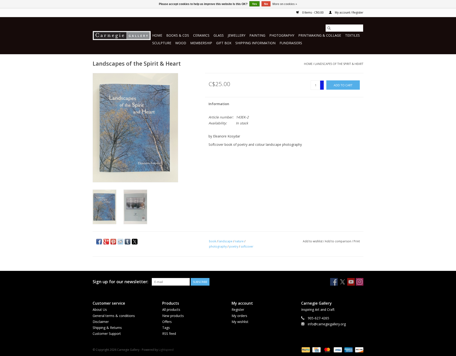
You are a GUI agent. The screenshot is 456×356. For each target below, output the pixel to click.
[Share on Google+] (106, 241)
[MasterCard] (326, 349)
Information (219, 104)
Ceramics (201, 35)
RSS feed (169, 333)
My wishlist (240, 321)
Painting (257, 35)
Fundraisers (291, 43)
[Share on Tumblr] (127, 241)
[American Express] (348, 349)
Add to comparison (338, 241)
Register (238, 309)
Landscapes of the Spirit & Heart (339, 64)
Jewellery (236, 35)
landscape (225, 241)
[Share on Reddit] (120, 241)
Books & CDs (177, 35)
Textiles (352, 35)
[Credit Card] (316, 349)
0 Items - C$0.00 (312, 12)
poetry (233, 246)
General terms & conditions (114, 315)
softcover (247, 246)
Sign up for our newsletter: (120, 281)
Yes (254, 4)
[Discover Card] (358, 349)
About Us (100, 309)
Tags (166, 327)
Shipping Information (255, 43)
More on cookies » (284, 4)
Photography (281, 35)
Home (157, 35)
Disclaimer (101, 321)
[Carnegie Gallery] (122, 35)
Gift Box (223, 43)
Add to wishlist (313, 241)
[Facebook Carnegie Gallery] (334, 282)
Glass (219, 35)
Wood (180, 43)
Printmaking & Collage (319, 35)
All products (171, 309)
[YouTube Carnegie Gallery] (351, 282)
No (266, 4)
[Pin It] (113, 241)
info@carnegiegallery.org (327, 324)
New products (173, 315)
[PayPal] (305, 349)
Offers (167, 321)
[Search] (328, 28)
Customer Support (107, 333)
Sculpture (161, 43)
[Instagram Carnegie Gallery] (359, 282)
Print (357, 241)
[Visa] (337, 349)
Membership (201, 43)
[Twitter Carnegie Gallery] (342, 282)
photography (218, 246)
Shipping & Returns (107, 327)
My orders (239, 315)
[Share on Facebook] (99, 241)
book (212, 241)
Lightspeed (166, 350)
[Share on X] (135, 241)
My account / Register (348, 12)
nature (239, 241)
